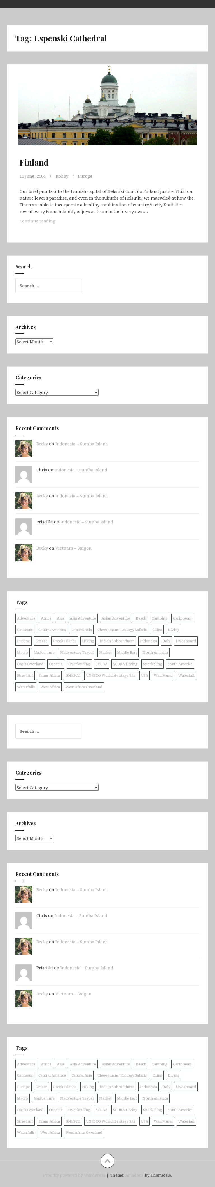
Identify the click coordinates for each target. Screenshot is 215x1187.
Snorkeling (152, 663)
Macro (22, 652)
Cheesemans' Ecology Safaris (122, 629)
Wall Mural (163, 675)
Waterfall (186, 675)
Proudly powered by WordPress (74, 1175)
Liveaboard (186, 640)
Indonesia (148, 640)
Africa (46, 618)
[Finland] (107, 111)
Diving (173, 629)
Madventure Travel (77, 652)
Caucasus (25, 629)
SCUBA (102, 663)
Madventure (44, 652)
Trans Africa (49, 675)
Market (105, 652)
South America (180, 663)
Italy (166, 640)
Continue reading (45, 221)
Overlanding (79, 663)
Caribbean (182, 618)
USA (144, 675)
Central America (52, 629)
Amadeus (134, 1175)
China (157, 629)
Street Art (25, 675)
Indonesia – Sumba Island (81, 443)
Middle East (127, 652)
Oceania (56, 663)
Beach (141, 618)
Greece (41, 640)
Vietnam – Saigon (73, 548)
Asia (60, 618)
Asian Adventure (116, 618)
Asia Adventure (83, 618)
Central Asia (81, 629)
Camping (159, 618)
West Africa (50, 686)
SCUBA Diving (125, 663)
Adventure (26, 618)
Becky (42, 443)
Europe (85, 176)
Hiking (88, 640)
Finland (34, 162)
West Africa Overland (84, 686)
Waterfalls (26, 686)
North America (155, 652)
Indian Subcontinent (117, 640)
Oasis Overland (30, 663)
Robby (62, 176)
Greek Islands (64, 640)
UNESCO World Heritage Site (110, 675)
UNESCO (73, 675)
